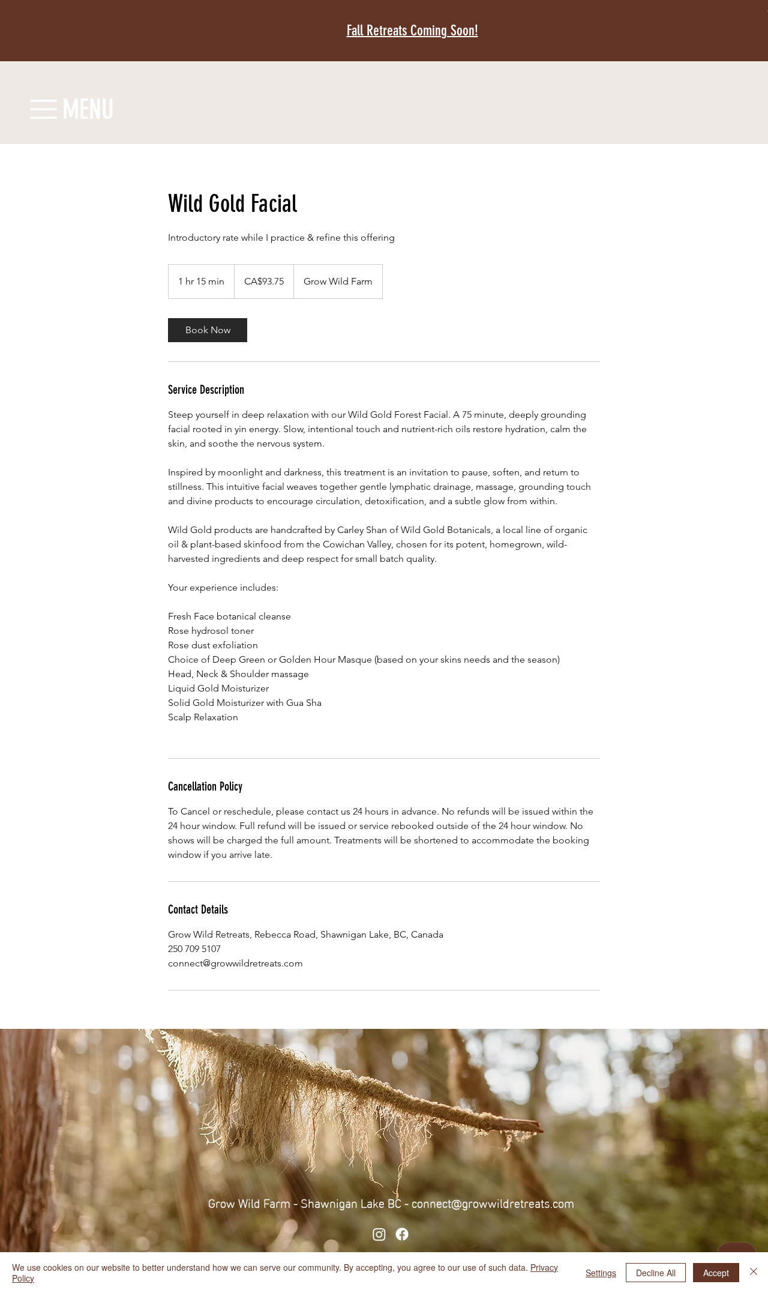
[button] (43, 109)
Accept (716, 1273)
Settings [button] (601, 1273)
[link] (207, 330)
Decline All (656, 1273)
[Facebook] (402, 1234)
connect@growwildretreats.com (493, 1202)
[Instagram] (379, 1234)
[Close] (753, 1272)
